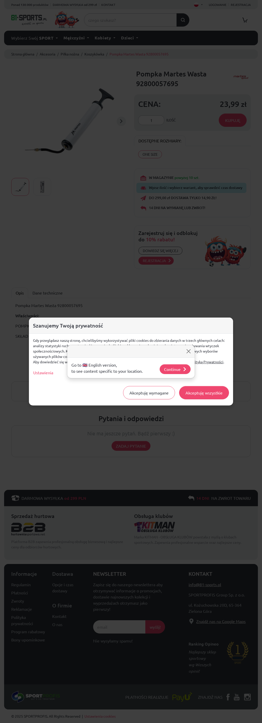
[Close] (188, 351)
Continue (172, 369)
